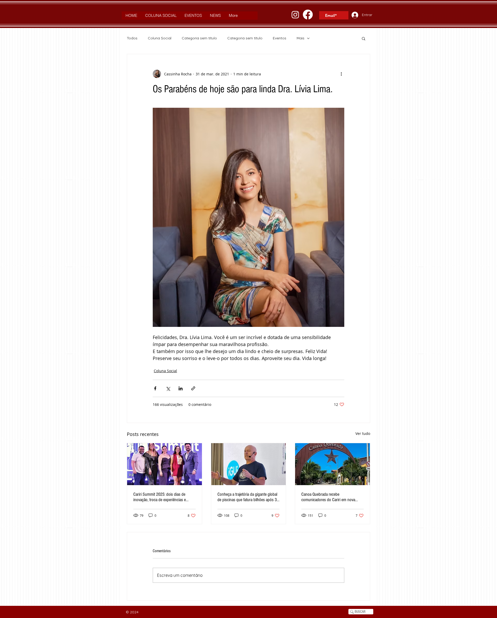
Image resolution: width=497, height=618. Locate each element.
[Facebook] (308, 14)
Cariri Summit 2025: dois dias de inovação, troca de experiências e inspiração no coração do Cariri (159, 497)
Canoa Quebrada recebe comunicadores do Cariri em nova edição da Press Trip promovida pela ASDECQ (330, 497)
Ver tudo (362, 433)
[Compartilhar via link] (193, 388)
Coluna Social (159, 38)
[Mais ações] (341, 74)
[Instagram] (295, 14)
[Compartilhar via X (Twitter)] (167, 388)
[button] (363, 38)
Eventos (279, 38)
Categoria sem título (199, 38)
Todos (132, 38)
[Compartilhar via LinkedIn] (180, 388)
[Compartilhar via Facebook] (155, 388)
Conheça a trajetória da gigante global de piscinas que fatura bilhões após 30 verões (248, 497)
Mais (300, 38)
